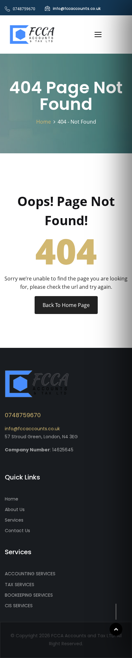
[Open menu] (98, 34)
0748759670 (23, 415)
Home (45, 121)
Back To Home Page (66, 305)
